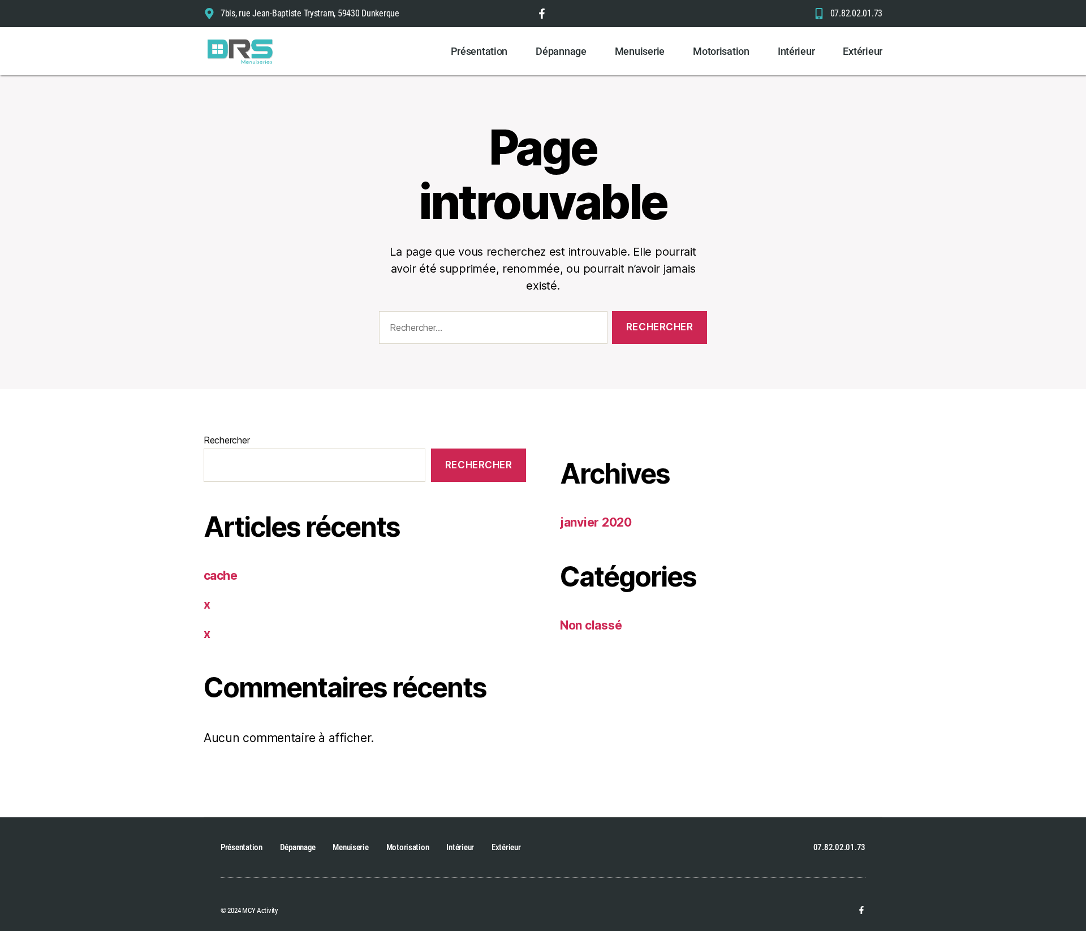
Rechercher (226, 440)
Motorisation (721, 51)
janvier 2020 (596, 522)
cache (220, 575)
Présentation (479, 51)
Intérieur (796, 51)
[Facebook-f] (861, 910)
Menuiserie (640, 51)
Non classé (591, 625)
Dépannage (561, 51)
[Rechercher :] (490, 330)
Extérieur (862, 51)
